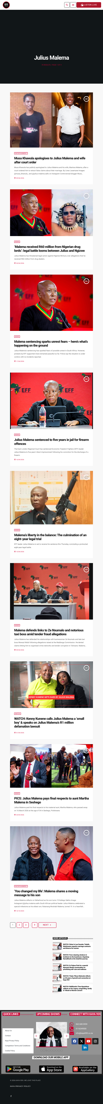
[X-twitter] (81, 1041)
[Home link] (6, 5)
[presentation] (36, 1035)
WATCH (17, 713)
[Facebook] (74, 1041)
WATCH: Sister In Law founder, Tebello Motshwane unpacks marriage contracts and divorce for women (77, 946)
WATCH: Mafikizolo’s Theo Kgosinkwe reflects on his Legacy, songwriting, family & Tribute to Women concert (77, 989)
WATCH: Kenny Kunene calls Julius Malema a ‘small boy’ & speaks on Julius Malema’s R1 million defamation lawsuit (49, 722)
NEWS (17, 242)
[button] (41, 1051)
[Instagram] (95, 1041)
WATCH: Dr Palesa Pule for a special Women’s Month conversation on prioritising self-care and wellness (75, 968)
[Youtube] (88, 1041)
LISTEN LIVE (89, 5)
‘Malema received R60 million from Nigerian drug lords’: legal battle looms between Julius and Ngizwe (49, 249)
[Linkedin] (85, 1047)
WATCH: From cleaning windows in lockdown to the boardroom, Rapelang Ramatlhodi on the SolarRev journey (76, 957)
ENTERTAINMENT (21, 153)
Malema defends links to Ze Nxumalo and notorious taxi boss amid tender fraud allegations (48, 632)
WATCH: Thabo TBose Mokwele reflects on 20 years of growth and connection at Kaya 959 (76, 978)
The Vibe (43, 1039)
